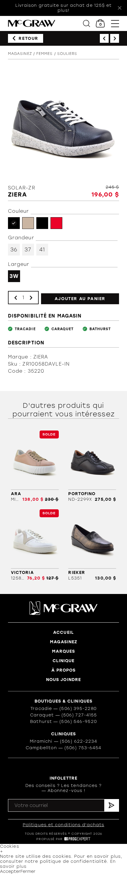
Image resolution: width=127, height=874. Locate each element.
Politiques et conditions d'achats (63, 824)
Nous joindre (63, 679)
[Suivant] (114, 38)
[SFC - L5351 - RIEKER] (92, 545)
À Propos (63, 670)
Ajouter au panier (80, 298)
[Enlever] (15, 297)
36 (13, 249)
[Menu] (115, 23)
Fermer (27, 871)
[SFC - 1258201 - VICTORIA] (35, 545)
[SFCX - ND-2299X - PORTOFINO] (92, 466)
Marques (63, 651)
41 (42, 249)
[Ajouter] (31, 297)
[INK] (14, 223)
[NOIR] (42, 223)
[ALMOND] (28, 223)
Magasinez (20, 54)
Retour (28, 38)
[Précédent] (104, 38)
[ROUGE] (56, 223)
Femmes (44, 54)
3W (14, 276)
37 (28, 249)
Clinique (64, 660)
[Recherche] (86, 23)
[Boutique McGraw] (31, 23)
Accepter (10, 871)
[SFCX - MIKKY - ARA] (35, 466)
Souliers (67, 54)
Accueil (63, 632)
